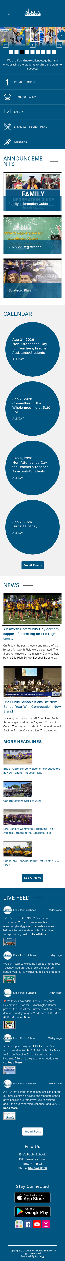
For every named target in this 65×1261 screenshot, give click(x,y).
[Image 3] (22, 52)
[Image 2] (16, 52)
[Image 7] (43, 52)
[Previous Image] (5, 45)
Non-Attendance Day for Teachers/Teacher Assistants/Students (30, 348)
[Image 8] (48, 52)
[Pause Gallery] (33, 45)
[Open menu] (8, 14)
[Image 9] (54, 52)
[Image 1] (11, 52)
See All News (32, 877)
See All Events (33, 565)
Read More (39, 934)
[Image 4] (27, 52)
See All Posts (32, 1131)
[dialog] (32, 191)
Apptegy (39, 1256)
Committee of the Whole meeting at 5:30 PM (31, 407)
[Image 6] (38, 52)
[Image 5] (32, 52)
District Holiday (26, 526)
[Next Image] (59, 45)
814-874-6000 (37, 1168)
